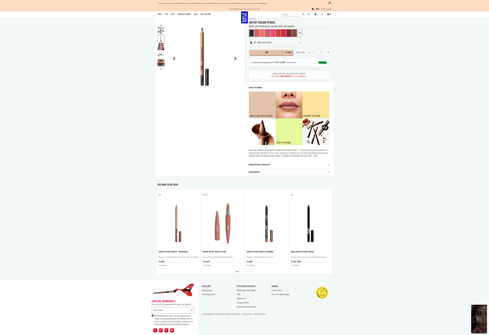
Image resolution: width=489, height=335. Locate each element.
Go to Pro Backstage (281, 295)
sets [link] (195, 14)
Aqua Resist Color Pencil (302, 252)
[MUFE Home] (244, 17)
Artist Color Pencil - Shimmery (173, 252)
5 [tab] (248, 271)
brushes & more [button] (184, 14)
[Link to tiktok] (155, 330)
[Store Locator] (315, 14)
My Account (207, 290)
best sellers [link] (206, 14)
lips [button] (166, 14)
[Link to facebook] (166, 330)
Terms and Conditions (246, 307)
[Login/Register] (322, 14)
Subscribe (190, 310)
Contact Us (242, 299)
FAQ (238, 295)
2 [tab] (240, 271)
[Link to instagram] (160, 330)
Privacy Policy (243, 303)
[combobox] (291, 14)
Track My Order (208, 295)
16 (300, 33)
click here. (264, 3)
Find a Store (277, 290)
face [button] (159, 14)
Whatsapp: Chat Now (246, 290)
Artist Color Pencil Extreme (260, 252)
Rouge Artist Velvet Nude (214, 252)
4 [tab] (245, 271)
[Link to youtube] (172, 330)
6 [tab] (251, 271)
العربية (328, 9)
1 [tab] (237, 271)
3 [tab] (242, 271)
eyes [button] (173, 14)
